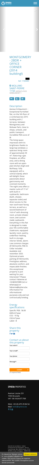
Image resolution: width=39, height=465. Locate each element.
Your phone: (13, 356)
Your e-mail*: (14, 351)
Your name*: (14, 345)
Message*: (13, 362)
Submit (19, 370)
